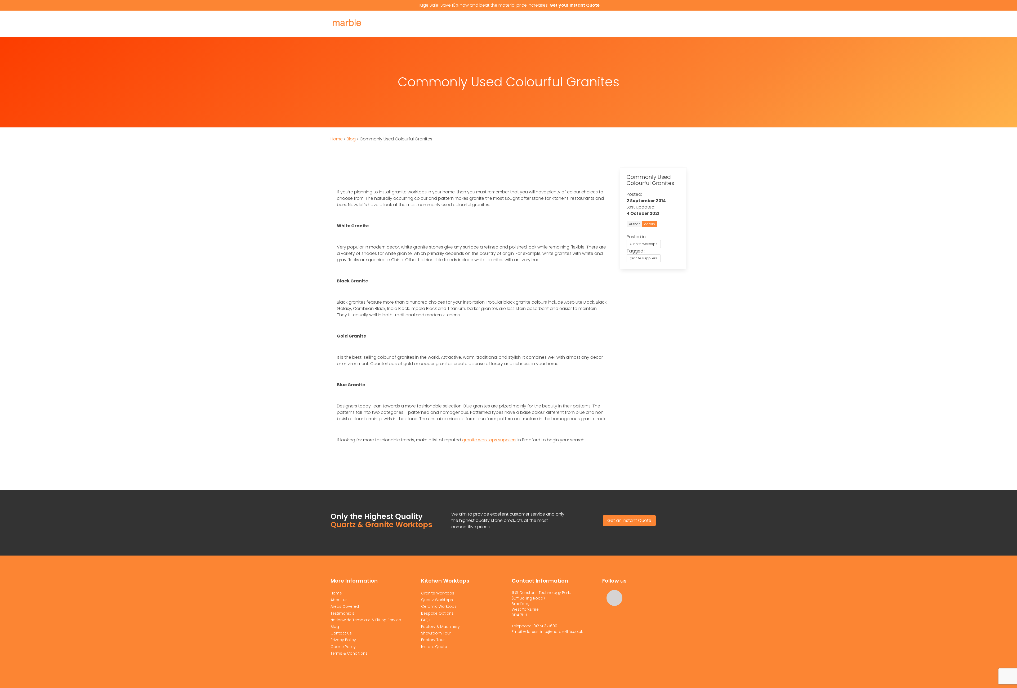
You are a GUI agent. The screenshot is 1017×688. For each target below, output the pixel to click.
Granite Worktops (485, 24)
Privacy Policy (343, 639)
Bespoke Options (437, 613)
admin (649, 224)
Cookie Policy (343, 646)
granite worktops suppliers (489, 440)
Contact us (341, 633)
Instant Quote (665, 24)
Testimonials (342, 613)
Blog (351, 139)
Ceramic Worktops (589, 24)
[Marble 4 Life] (356, 29)
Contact (630, 24)
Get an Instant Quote (629, 520)
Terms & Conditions (349, 653)
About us (445, 24)
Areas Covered (345, 606)
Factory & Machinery (440, 626)
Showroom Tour (436, 633)
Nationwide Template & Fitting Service (366, 620)
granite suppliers (643, 258)
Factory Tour (433, 639)
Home (421, 24)
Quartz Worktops (537, 24)
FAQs (426, 620)
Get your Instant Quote (575, 5)
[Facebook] (614, 598)
